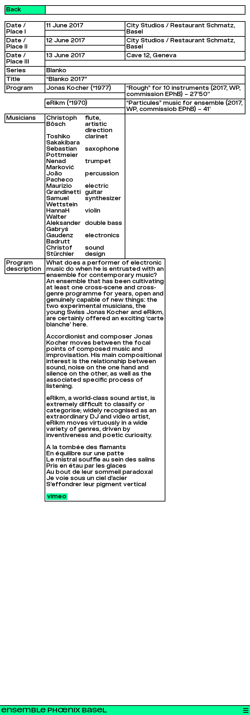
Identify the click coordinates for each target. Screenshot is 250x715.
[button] (245, 710)
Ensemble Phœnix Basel (54, 710)
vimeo (56, 497)
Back (13, 10)
